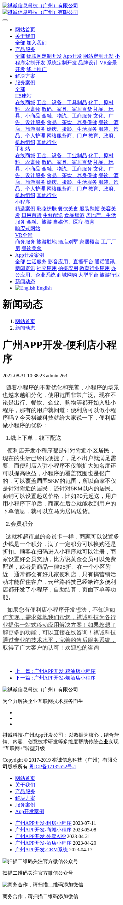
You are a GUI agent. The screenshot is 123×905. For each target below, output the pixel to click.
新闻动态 (25, 328)
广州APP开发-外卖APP (40, 836)
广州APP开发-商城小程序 (43, 829)
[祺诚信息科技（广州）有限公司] (61, 9)
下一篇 (55, 677)
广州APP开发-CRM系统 (41, 849)
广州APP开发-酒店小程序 (43, 843)
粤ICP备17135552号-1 (52, 766)
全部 (20, 42)
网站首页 (25, 29)
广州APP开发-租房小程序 (43, 823)
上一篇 (55, 671)
